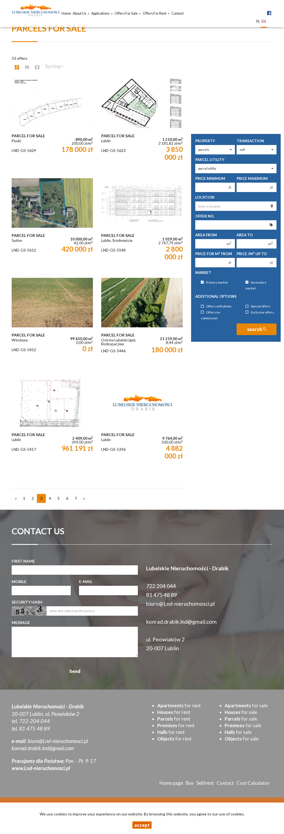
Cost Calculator (253, 783)
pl (258, 22)
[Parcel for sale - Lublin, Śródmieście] (141, 225)
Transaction (250, 141)
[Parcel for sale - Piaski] (52, 126)
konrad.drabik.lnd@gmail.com (181, 621)
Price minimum (210, 178)
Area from (206, 235)
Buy (190, 783)
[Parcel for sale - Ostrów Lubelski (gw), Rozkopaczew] (141, 325)
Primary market (217, 282)
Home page (171, 783)
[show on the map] (37, 67)
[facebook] (269, 10)
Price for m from (213, 253)
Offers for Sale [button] (126, 13)
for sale (246, 705)
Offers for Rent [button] (155, 13)
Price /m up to (252, 253)
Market (203, 272)
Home (66, 13)
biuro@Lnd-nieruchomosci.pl (180, 603)
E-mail (85, 581)
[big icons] (17, 67)
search (255, 329)
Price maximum (252, 178)
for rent (179, 705)
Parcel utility (209, 159)
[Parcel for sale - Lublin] (141, 126)
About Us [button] (80, 13)
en (264, 22)
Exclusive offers (262, 312)
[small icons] (27, 67)
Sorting (53, 66)
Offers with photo (218, 306)
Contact (177, 13)
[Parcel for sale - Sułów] (52, 225)
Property (205, 141)
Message (21, 622)
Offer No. (204, 216)
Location (204, 197)
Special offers (260, 306)
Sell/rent (205, 783)
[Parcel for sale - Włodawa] (52, 325)
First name (23, 561)
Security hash (27, 602)
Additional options (216, 296)
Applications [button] (100, 13)
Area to (245, 235)
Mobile (19, 581)
